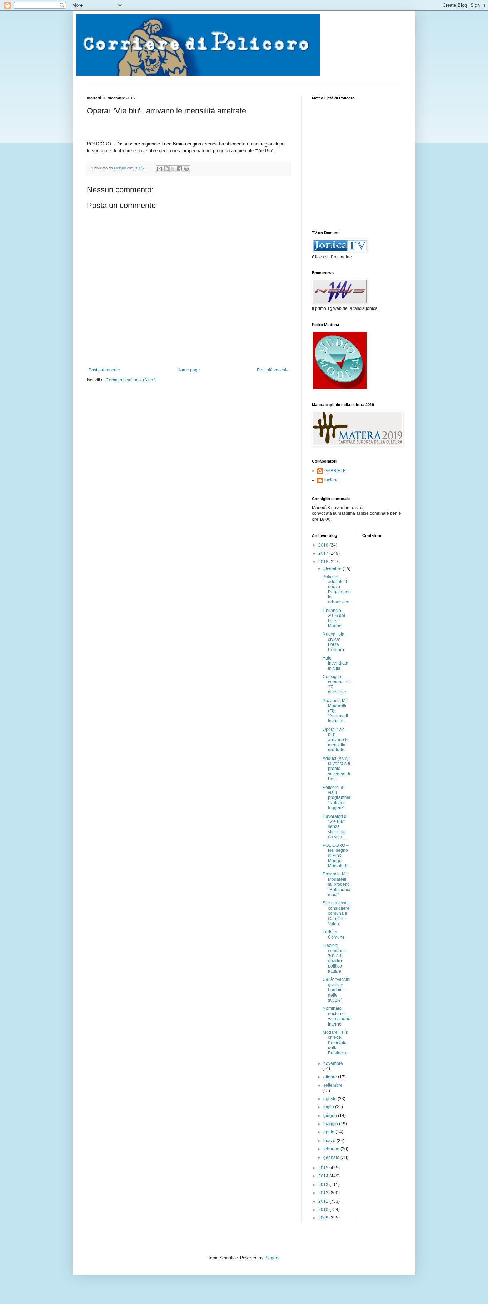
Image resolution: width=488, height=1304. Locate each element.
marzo (330, 1140)
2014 (323, 1176)
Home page (188, 369)
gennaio (331, 1157)
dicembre (333, 569)
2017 (323, 553)
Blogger (271, 1257)
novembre (333, 1063)
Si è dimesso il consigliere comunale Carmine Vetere (337, 913)
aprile (329, 1132)
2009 (323, 1217)
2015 (323, 1167)
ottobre (330, 1077)
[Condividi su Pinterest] (186, 168)
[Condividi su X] (172, 168)
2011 (323, 1201)
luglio (329, 1107)
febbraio (331, 1148)
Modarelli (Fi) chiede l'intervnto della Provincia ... (336, 1043)
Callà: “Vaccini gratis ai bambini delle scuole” (336, 990)
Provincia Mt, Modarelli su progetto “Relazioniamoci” (336, 884)
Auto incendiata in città (335, 663)
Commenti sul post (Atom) (131, 379)
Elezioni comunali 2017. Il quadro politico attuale (334, 958)
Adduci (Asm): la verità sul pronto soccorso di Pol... (336, 769)
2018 (323, 545)
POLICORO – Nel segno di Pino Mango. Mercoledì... (336, 856)
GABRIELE (335, 470)
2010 (323, 1209)
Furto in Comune (334, 934)
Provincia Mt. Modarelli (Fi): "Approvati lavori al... (335, 711)
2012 (323, 1192)
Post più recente (104, 369)
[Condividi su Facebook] (179, 168)
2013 (323, 1184)
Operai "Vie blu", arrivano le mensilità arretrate (336, 740)
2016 (323, 561)
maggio (331, 1123)
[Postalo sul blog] (166, 168)
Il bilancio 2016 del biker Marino (334, 618)
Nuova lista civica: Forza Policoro (333, 642)
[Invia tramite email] (159, 168)
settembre (333, 1085)
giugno (330, 1115)
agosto (330, 1098)
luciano (331, 480)
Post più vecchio (273, 369)
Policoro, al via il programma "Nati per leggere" (336, 798)
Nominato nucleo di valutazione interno (336, 1016)
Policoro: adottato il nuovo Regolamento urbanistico (337, 589)
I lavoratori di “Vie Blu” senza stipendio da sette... (335, 827)
